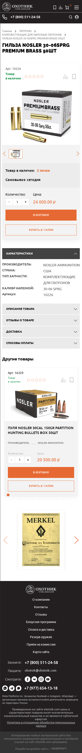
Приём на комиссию (41, 644)
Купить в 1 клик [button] (41, 486)
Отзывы (41, 614)
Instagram (41, 679)
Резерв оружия (41, 637)
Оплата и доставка (41, 629)
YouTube (48, 679)
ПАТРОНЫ (25, 31)
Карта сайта (41, 652)
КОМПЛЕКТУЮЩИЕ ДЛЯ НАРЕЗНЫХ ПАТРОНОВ (32, 34)
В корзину (41, 215)
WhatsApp (5, 688)
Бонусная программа (41, 622)
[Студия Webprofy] (59, 748)
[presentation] (4, 154)
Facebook (27, 679)
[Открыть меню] (76, 7)
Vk (34, 679)
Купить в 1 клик (41, 230)
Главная (7, 31)
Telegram (12, 688)
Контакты (41, 607)
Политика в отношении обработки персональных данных (41, 724)
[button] (65, 76)
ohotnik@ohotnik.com (40, 670)
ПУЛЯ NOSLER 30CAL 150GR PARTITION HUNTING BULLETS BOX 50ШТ (40, 430)
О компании (41, 599)
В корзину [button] (41, 472)
